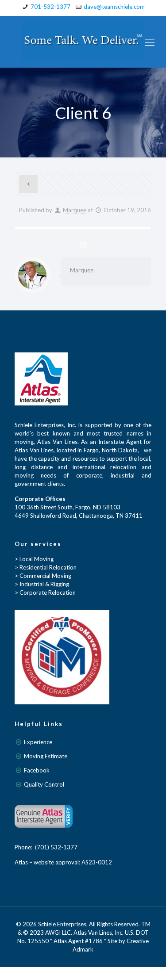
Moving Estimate (45, 756)
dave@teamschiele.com (114, 6)
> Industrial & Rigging (42, 584)
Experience (38, 741)
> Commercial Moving (43, 575)
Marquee (74, 210)
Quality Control (44, 784)
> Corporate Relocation (45, 592)
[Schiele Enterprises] (83, 41)
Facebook (37, 770)
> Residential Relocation (46, 567)
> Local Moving (34, 558)
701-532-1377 (50, 6)
